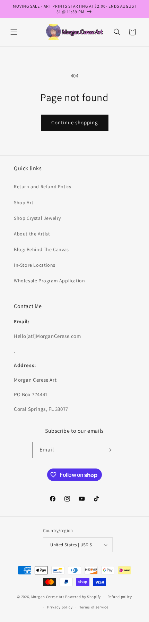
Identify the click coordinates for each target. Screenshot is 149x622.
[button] (13, 32)
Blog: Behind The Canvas (41, 249)
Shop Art (24, 202)
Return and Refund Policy (42, 186)
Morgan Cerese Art (47, 596)
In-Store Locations (34, 265)
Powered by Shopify (83, 596)
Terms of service (93, 607)
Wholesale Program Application (49, 280)
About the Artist (32, 234)
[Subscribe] (109, 450)
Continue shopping (74, 122)
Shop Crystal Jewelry (37, 218)
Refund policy (119, 596)
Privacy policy (60, 607)
